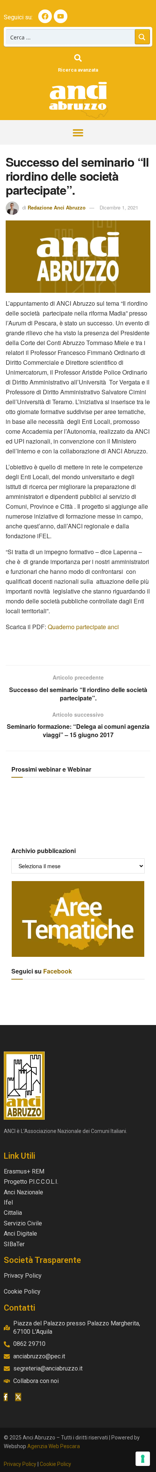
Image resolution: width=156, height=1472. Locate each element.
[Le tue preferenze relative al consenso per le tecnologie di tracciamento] (143, 1459)
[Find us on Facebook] (6, 1397)
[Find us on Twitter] (18, 1397)
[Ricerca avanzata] (78, 58)
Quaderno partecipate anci (83, 626)
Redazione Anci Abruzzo (57, 207)
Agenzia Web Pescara (53, 1446)
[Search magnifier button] (142, 36)
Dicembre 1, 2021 (119, 207)
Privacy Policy (20, 1464)
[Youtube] (60, 16)
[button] (78, 132)
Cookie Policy (55, 1464)
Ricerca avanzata (78, 70)
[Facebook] (45, 16)
